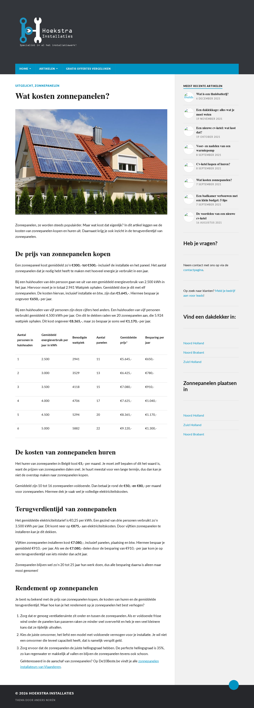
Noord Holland (193, 343)
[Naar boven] (234, 685)
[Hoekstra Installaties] (127, 32)
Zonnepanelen (47, 85)
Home (23, 69)
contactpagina (193, 270)
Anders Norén (44, 700)
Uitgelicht (24, 85)
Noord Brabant (193, 352)
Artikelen (47, 69)
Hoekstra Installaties (51, 693)
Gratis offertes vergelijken (88, 69)
